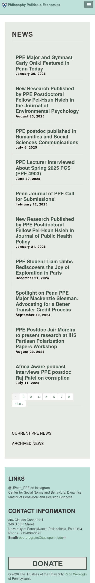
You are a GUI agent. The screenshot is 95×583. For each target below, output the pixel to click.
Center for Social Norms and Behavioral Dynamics (44, 492)
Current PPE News (31, 433)
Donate (47, 563)
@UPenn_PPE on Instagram (29, 487)
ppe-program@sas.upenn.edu (41, 537)
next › (19, 403)
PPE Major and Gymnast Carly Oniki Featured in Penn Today (44, 63)
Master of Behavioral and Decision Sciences (40, 497)
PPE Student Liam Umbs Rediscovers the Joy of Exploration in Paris (44, 267)
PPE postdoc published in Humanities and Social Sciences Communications (47, 136)
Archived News (28, 443)
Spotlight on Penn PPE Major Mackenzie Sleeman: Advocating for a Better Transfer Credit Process (47, 301)
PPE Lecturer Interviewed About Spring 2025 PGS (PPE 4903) (45, 167)
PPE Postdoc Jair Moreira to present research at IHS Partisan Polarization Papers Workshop (46, 338)
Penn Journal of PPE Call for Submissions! (45, 196)
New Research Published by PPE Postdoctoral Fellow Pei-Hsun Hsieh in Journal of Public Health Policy (45, 230)
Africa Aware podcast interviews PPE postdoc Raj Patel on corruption (43, 372)
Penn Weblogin (76, 574)
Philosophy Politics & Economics (34, 4)
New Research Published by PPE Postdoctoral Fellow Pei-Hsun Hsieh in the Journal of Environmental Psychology (47, 99)
